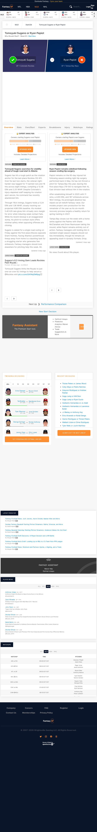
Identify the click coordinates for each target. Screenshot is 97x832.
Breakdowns (55, 127)
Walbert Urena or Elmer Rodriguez (75, 422)
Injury (67, 127)
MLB (37, 7)
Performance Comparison (53, 304)
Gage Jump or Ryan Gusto (72, 399)
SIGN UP (83, 327)
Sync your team (56, 1)
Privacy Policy (46, 713)
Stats (19, 127)
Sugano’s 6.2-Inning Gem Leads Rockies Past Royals (25, 261)
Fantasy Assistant (25, 325)
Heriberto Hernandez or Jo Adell (75, 403)
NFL (19, 7)
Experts (42, 127)
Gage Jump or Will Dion (71, 396)
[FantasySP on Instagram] (45, 736)
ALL (8, 384)
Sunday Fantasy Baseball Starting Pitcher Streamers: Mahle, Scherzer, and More (34, 524)
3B (28, 384)
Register (64, 708)
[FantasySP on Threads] (56, 736)
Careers (29, 708)
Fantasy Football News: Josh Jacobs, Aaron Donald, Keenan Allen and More (32, 519)
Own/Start (30, 127)
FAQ (46, 708)
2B (23, 384)
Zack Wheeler (10, 599)
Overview (8, 127)
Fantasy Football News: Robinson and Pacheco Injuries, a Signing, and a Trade (33, 547)
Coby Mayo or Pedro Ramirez (74, 387)
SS (33, 384)
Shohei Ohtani (10, 615)
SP (44, 384)
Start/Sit (29, 25)
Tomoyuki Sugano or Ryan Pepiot (52, 25)
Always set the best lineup (73, 433)
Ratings (89, 127)
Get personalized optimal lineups (27, 439)
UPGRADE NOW (25, 149)
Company (11, 708)
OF (38, 384)
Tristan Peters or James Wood (74, 383)
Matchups (78, 127)
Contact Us (11, 713)
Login (88, 7)
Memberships (28, 713)
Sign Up (92, 6)
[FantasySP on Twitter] (40, 736)
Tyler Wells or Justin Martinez (73, 426)
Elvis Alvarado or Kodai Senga (74, 416)
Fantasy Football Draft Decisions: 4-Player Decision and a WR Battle (29, 536)
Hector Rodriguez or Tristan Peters (76, 419)
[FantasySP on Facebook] (51, 736)
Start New (32, 36)
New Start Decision (47, 311)
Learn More (24, 159)
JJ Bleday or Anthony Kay (72, 412)
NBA (28, 7)
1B (18, 384)
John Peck (9, 607)
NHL (45, 7)
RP (49, 384)
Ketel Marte (9, 622)
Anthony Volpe (10, 592)
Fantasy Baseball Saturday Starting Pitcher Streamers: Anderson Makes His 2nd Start (36, 530)
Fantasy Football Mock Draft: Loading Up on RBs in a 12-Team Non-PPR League (33, 541)
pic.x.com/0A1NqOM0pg (29, 274)
